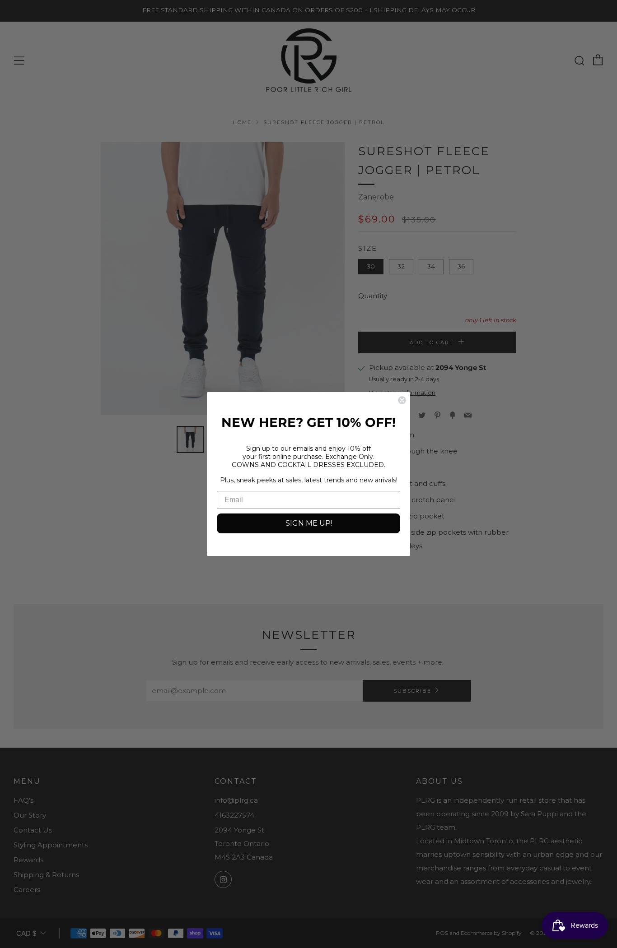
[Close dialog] (402, 400)
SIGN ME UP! (308, 523)
